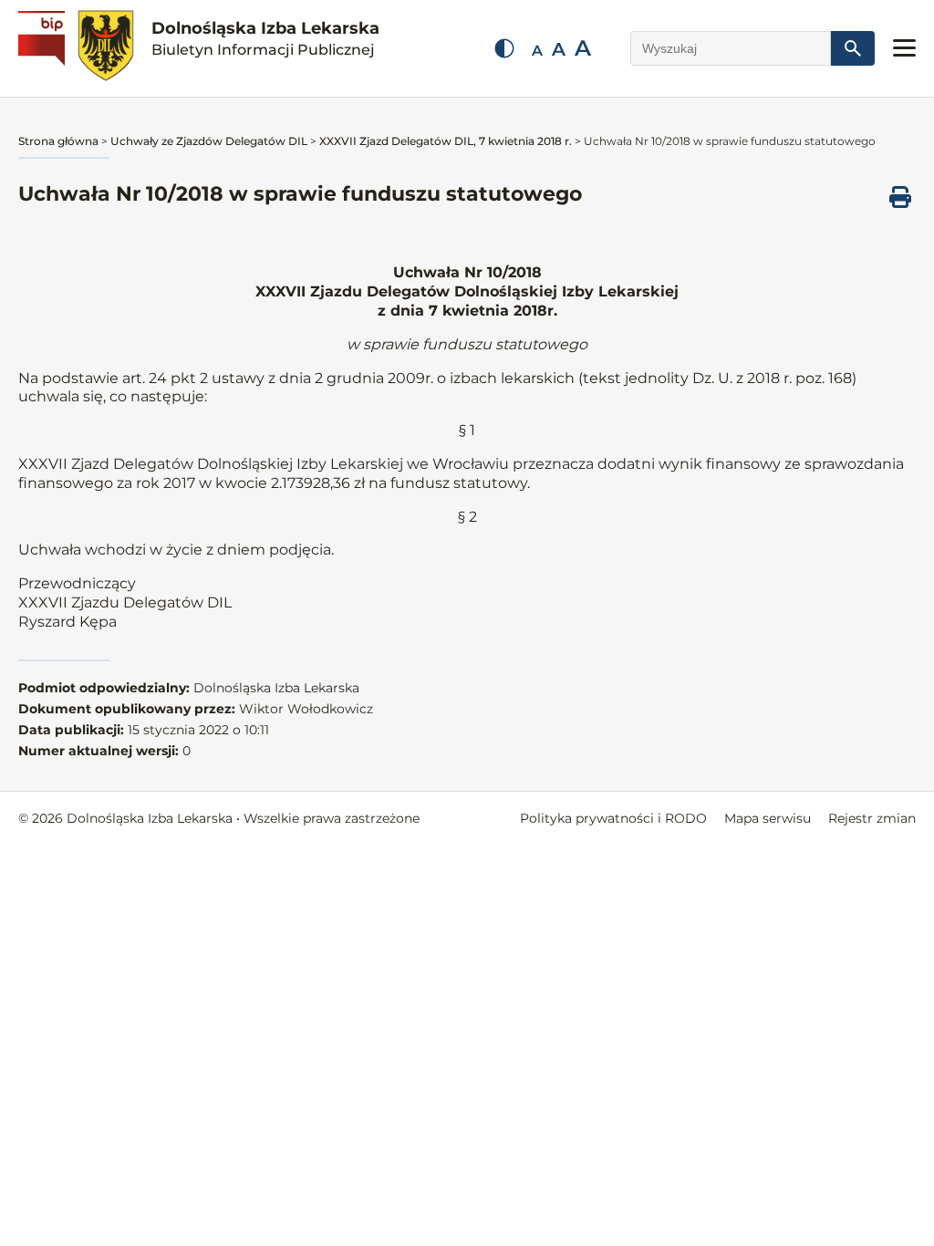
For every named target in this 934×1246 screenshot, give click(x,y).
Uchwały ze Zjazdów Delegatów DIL (208, 141)
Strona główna (58, 141)
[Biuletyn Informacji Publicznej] (43, 48)
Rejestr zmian (872, 818)
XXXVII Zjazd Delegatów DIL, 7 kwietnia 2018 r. (445, 141)
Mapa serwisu (767, 818)
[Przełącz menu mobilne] (904, 48)
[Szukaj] (853, 48)
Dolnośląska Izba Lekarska (265, 38)
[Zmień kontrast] (504, 48)
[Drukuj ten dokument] (900, 197)
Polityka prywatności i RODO (613, 818)
